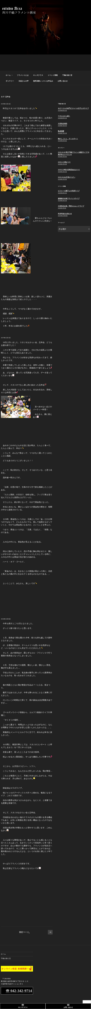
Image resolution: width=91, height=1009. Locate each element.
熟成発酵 (61, 131)
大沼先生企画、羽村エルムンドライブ (71, 206)
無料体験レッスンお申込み (43, 81)
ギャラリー (10, 81)
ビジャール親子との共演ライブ (69, 191)
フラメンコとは (23, 75)
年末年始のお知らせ (65, 213)
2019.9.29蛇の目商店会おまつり (69, 170)
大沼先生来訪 (62, 123)
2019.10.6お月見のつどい (66, 177)
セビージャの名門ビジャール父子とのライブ (73, 108)
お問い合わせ (63, 81)
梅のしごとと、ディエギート (68, 139)
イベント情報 (53, 75)
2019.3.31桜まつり (64, 162)
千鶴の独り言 (67, 75)
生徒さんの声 (24, 81)
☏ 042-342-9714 (19, 991)
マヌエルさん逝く (64, 116)
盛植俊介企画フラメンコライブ (69, 198)
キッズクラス (38, 75)
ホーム (8, 75)
